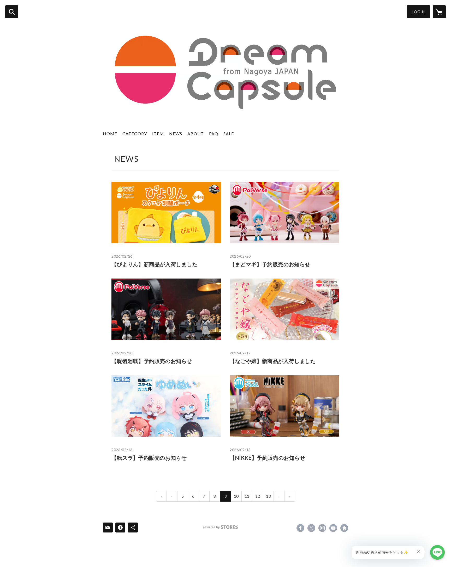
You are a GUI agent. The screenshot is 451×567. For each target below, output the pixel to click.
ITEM (158, 133)
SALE (228, 133)
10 (236, 496)
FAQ (213, 133)
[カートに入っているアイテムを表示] (439, 11)
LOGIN (418, 11)
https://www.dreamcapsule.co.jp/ (344, 528)
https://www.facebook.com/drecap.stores (300, 528)
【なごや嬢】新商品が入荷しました (273, 361)
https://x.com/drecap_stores (311, 528)
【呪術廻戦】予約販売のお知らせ (151, 361)
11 (247, 496)
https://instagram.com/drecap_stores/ (322, 528)
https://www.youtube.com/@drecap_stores (333, 528)
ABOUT (195, 133)
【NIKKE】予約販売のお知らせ (267, 458)
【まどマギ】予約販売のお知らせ (270, 264)
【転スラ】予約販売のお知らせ (149, 458)
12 (257, 496)
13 (268, 496)
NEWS (175, 133)
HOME (110, 133)
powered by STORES (220, 527)
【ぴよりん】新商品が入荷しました (154, 264)
